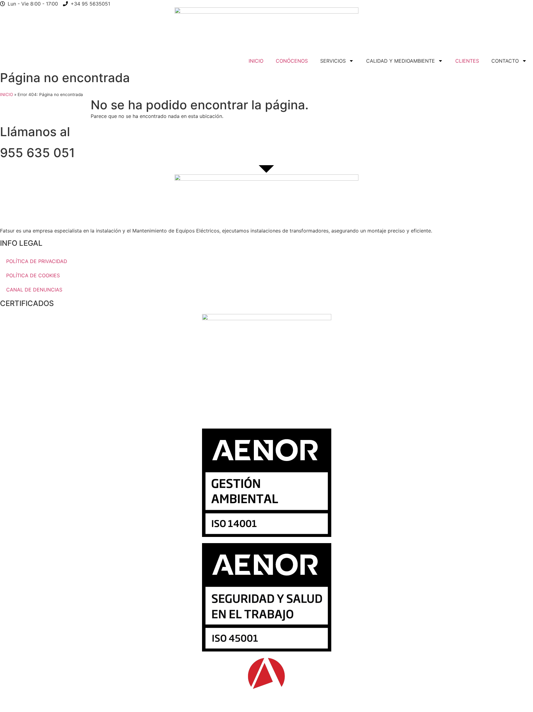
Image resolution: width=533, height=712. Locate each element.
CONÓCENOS (292, 61)
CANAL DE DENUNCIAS (34, 290)
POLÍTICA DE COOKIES (33, 275)
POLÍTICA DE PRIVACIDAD (36, 261)
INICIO (256, 61)
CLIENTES (467, 61)
